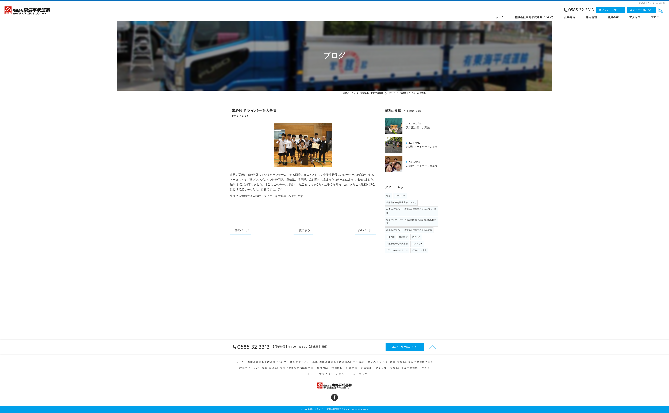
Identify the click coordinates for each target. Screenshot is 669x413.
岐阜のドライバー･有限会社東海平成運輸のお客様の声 (411, 221)
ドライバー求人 (419, 250)
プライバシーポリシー (397, 250)
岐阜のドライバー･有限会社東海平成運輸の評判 (409, 230)
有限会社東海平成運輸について (401, 202)
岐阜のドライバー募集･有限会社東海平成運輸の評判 (400, 362)
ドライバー (400, 195)
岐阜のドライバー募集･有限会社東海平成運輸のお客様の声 (276, 368)
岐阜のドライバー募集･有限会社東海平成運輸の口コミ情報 (327, 362)
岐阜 (388, 195)
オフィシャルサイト (610, 10)
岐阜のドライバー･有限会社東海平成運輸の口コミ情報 (411, 211)
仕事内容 (390, 237)
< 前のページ (241, 230)
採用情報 (403, 237)
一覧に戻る (303, 230)
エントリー (417, 243)
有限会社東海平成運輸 (397, 243)
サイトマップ (359, 374)
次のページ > (365, 230)
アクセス (416, 237)
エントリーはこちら (641, 10)
